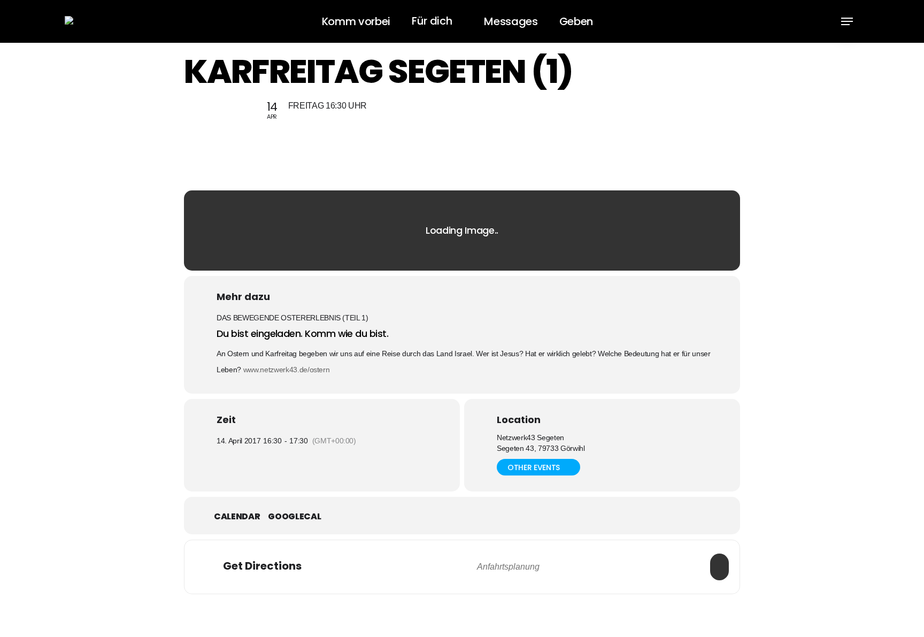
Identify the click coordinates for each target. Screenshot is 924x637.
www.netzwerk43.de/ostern (286, 369)
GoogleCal (294, 516)
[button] (847, 21)
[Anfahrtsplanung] (719, 567)
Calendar (237, 516)
